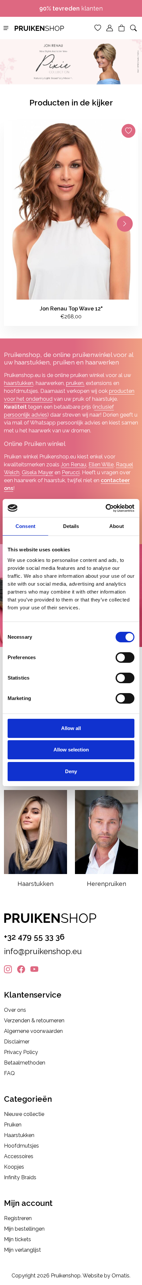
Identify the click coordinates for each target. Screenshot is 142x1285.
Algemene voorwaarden (33, 1031)
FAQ (9, 1073)
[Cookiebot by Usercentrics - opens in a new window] (105, 508)
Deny (71, 771)
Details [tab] (71, 526)
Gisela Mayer (37, 472)
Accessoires (18, 1156)
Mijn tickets (17, 1239)
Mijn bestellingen (24, 1229)
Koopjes (14, 1167)
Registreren (18, 1218)
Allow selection (71, 749)
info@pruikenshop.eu (43, 951)
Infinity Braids (20, 1177)
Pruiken (12, 1125)
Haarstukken (19, 1135)
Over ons (15, 1010)
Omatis (120, 1275)
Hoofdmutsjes (21, 1146)
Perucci (71, 472)
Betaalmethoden (24, 1063)
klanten (71, 8)
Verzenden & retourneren (34, 1020)
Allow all (71, 728)
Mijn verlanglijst (22, 1250)
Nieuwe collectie (24, 1114)
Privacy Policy (21, 1052)
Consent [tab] (25, 526)
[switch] (125, 657)
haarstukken (18, 383)
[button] (6, 27)
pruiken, (75, 383)
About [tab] (116, 526)
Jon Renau (73, 464)
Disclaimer (16, 1041)
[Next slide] (125, 224)
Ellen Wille (101, 464)
